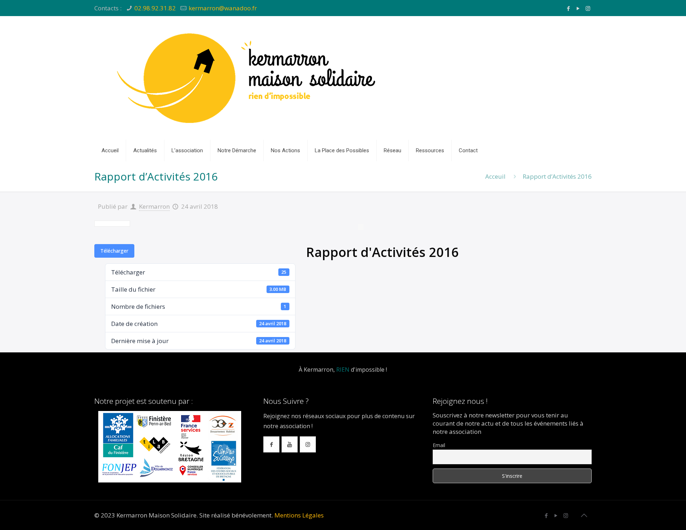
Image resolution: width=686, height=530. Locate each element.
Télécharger (114, 250)
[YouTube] (578, 8)
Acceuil (495, 176)
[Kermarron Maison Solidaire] (248, 78)
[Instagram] (588, 8)
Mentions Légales (299, 515)
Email (439, 445)
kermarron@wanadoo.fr (223, 8)
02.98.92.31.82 (155, 8)
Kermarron (154, 206)
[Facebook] (568, 8)
